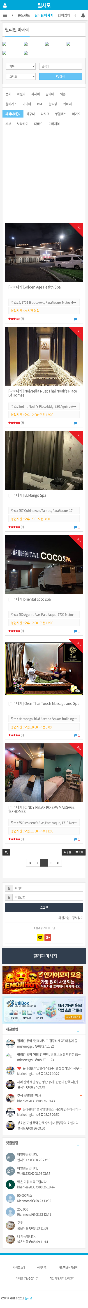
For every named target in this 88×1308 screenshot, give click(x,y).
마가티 (27, 103)
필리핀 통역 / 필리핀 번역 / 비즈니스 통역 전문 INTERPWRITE (49, 1054)
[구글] (47, 937)
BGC (40, 103)
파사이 (35, 94)
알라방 (53, 103)
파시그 (45, 113)
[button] (6, 852)
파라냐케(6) (13, 113)
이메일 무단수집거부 (27, 1278)
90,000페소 (24, 1195)
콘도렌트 (24, 15)
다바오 (38, 123)
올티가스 (11, 103)
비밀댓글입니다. (27, 1154)
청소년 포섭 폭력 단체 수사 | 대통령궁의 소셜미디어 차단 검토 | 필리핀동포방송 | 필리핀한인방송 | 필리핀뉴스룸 (49, 1122)
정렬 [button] (68, 852)
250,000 (22, 1209)
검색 (62, 76)
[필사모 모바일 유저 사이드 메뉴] (5, 5)
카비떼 (67, 103)
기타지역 (54, 123)
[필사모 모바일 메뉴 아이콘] (5, 15)
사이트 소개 (19, 1268)
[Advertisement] (44, 178)
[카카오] (40, 937)
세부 (8, 123)
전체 (8, 94)
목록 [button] (80, 852)
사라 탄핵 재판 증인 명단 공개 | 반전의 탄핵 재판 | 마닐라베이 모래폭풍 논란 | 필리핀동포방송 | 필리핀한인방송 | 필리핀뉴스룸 (49, 1082)
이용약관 (42, 1268)
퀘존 (63, 94)
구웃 (20, 1222)
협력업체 (64, 15)
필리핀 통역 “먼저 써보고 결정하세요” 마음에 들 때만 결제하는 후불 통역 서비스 (49, 1040)
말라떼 (50, 94)
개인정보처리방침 (67, 1268)
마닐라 (21, 94)
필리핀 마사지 (44, 15)
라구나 (30, 113)
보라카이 (22, 123)
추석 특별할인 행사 (49, 1095)
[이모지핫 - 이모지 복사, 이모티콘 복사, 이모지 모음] (42, 979)
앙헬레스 (60, 113)
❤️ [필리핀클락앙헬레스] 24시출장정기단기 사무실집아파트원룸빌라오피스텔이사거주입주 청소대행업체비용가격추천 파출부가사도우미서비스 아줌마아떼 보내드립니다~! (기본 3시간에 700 (49, 1068)
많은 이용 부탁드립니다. (32, 1181)
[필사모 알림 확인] (83, 15)
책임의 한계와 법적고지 (62, 1278)
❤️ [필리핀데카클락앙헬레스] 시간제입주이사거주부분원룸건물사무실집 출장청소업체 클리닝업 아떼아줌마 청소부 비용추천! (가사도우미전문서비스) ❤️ (49, 1109)
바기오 (76, 113)
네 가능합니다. (26, 1236)
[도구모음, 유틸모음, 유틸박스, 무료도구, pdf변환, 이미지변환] (44, 1009)
